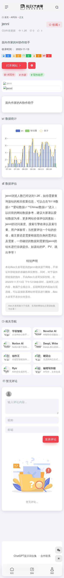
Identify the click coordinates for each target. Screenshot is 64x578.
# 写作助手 (37, 74)
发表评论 (50, 439)
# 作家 (22, 74)
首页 (6, 17)
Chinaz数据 (37, 207)
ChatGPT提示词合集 (25, 555)
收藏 (56, 24)
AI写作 (14, 17)
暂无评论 (11, 381)
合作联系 (45, 555)
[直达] (29, 332)
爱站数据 (19, 207)
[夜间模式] (58, 558)
